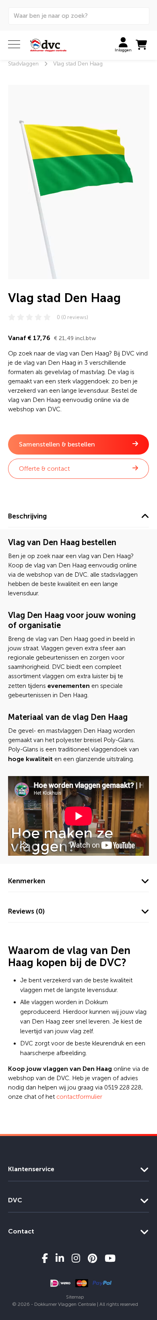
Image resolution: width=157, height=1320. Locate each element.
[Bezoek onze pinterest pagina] (92, 1258)
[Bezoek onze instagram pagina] (76, 1258)
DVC (15, 1200)
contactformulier (79, 1096)
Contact (21, 1231)
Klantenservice (31, 1169)
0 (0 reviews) (72, 317)
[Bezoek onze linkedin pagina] (60, 1258)
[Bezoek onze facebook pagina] (45, 1258)
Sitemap (75, 1297)
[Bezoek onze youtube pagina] (110, 1258)
